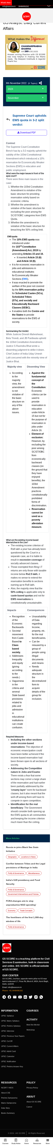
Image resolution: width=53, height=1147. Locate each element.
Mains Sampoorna (8, 1103)
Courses (5, 1143)
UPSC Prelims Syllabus (10, 1026)
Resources (37, 1143)
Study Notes (15, 1143)
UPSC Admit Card (8, 1051)
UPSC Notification (8, 1061)
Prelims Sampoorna (9, 1098)
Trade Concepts (26, 911)
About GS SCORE (33, 1102)
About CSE (5, 1093)
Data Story (5, 1108)
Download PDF (28, 132)
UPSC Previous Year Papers (13, 1036)
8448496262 (24, 6)
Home (26, 1143)
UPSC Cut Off (6, 1041)
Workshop (30, 1030)
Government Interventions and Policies (23, 894)
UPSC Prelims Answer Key (12, 1067)
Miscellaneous (34, 873)
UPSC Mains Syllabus (10, 1021)
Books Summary (8, 1113)
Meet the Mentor (33, 1025)
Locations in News (28, 857)
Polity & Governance (16, 873)
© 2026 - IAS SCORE (16, 1133)
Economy (11, 911)
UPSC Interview (7, 1031)
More (48, 1143)
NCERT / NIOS (7, 1088)
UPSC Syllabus (7, 1016)
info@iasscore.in (9, 6)
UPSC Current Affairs (9, 1046)
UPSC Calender (7, 1056)
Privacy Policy (32, 1088)
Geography (12, 857)
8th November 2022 (16, 83)
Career (29, 1107)
